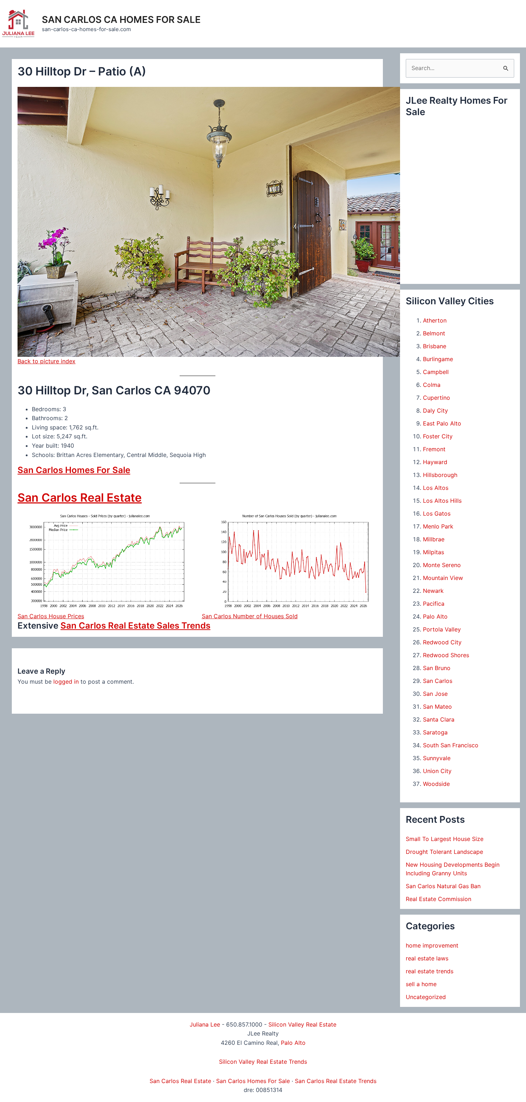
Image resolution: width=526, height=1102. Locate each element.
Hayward (435, 462)
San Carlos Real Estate (80, 498)
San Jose (435, 693)
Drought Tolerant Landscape (444, 851)
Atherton (435, 320)
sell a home (421, 984)
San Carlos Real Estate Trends (335, 1080)
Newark (433, 590)
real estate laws (427, 958)
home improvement (432, 945)
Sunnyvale (436, 758)
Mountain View (443, 577)
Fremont (434, 449)
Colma (431, 384)
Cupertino (436, 397)
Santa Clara (438, 719)
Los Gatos (436, 513)
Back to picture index (47, 361)
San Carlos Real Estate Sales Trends (135, 625)
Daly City (435, 410)
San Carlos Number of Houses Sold (250, 616)
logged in (66, 681)
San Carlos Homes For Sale (74, 470)
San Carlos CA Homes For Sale (121, 19)
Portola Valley (442, 629)
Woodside (436, 783)
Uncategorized (426, 996)
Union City (437, 770)
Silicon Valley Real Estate (302, 1024)
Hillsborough (440, 474)
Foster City (438, 436)
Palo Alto (435, 616)
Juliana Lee (205, 1024)
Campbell (436, 371)
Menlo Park (438, 526)
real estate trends (429, 971)
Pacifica (433, 603)
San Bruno (436, 667)
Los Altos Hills (442, 500)
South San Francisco (450, 745)
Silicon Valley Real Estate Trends (263, 1061)
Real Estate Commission (438, 898)
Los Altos (435, 487)
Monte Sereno (442, 565)
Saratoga (435, 732)
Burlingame (438, 359)
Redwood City (442, 642)
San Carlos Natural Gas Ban (443, 886)
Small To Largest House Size (444, 838)
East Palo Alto (442, 423)
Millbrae (433, 539)
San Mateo (437, 706)
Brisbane (434, 346)
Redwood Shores (446, 655)
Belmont (434, 333)
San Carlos (437, 680)
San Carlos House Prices (51, 616)
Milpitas (433, 552)
